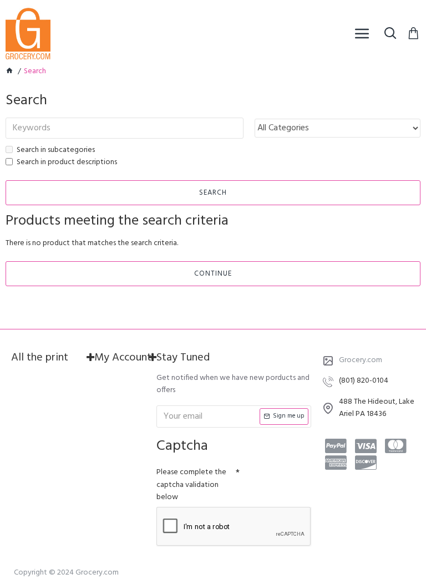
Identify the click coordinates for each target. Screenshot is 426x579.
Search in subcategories (56, 150)
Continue (213, 274)
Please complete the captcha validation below (191, 485)
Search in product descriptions (67, 162)
